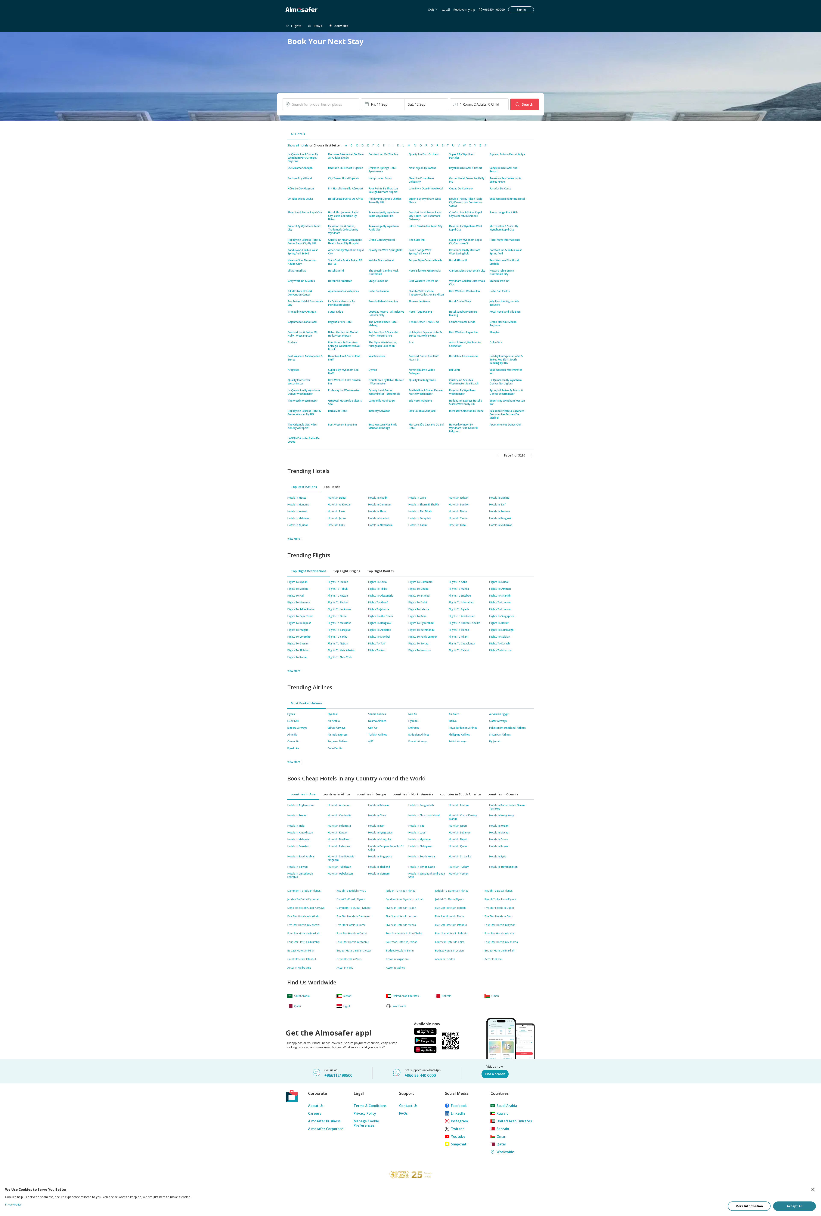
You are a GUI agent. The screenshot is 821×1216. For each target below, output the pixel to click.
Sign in (521, 9)
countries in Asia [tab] (303, 794)
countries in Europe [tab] (371, 794)
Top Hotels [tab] (332, 487)
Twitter (457, 1129)
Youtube (458, 1136)
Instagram (459, 1121)
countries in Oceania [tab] (503, 794)
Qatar (501, 1144)
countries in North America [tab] (413, 794)
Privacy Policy (365, 1113)
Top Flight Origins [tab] (346, 571)
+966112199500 (338, 1075)
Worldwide (505, 1152)
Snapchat (459, 1144)
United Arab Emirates (514, 1121)
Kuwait (502, 1113)
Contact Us (408, 1106)
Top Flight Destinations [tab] (308, 571)
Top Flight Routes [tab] (380, 571)
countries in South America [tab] (460, 794)
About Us (315, 1106)
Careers (314, 1113)
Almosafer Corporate (325, 1129)
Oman (501, 1136)
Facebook (459, 1106)
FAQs (403, 1113)
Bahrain (502, 1129)
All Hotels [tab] (298, 134)
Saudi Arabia (506, 1106)
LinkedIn (458, 1113)
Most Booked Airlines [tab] (306, 703)
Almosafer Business (324, 1121)
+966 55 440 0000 (420, 1075)
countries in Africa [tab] (336, 794)
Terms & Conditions (370, 1106)
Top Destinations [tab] (304, 487)
